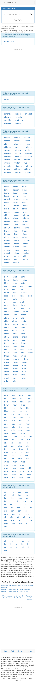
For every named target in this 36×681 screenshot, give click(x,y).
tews (21, 449)
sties (15, 333)
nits (28, 420)
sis (11, 517)
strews (17, 227)
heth (22, 401)
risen (15, 305)
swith (6, 339)
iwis (26, 414)
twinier (27, 150)
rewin (22, 302)
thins (15, 346)
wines (15, 368)
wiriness (19, 123)
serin (30, 308)
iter (19, 414)
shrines (17, 143)
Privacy (20, 651)
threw (23, 346)
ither (14, 289)
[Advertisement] (18, 69)
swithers (19, 120)
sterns (25, 224)
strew (6, 336)
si (23, 547)
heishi (15, 186)
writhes (28, 172)
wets (14, 464)
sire (28, 439)
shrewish (8, 116)
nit (25, 504)
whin (14, 468)
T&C (12, 651)
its (5, 504)
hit (18, 501)
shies (15, 314)
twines (7, 240)
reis (13, 423)
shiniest (28, 113)
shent (6, 311)
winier (25, 246)
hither (24, 189)
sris (12, 445)
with (6, 477)
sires (15, 327)
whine (6, 362)
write (6, 381)
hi (11, 543)
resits (6, 205)
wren (21, 477)
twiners (17, 150)
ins (24, 501)
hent (22, 398)
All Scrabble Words (9, 2)
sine (6, 439)
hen (20, 494)
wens (6, 461)
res (18, 507)
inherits (7, 113)
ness (6, 417)
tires (22, 349)
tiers (6, 349)
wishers (18, 165)
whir (22, 468)
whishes (28, 153)
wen (6, 523)
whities (17, 159)
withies (17, 169)
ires (5, 414)
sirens (25, 221)
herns (6, 279)
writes (6, 262)
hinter (6, 189)
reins (6, 298)
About (5, 651)
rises (23, 305)
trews (6, 352)
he (5, 543)
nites (22, 295)
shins (6, 317)
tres (12, 458)
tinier (16, 234)
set (26, 510)
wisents (7, 165)
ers (19, 491)
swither (7, 150)
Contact (30, 651)
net (11, 504)
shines (16, 215)
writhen (18, 172)
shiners (27, 140)
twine (6, 355)
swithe (26, 227)
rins (20, 426)
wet (13, 523)
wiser (6, 371)
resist (24, 202)
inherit (7, 140)
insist (6, 196)
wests (6, 358)
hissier (27, 137)
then (29, 449)
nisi (13, 420)
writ (28, 477)
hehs (29, 395)
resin (23, 298)
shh (20, 513)
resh (28, 423)
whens (16, 358)
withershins (9, 41)
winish (7, 249)
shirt (23, 317)
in (16, 543)
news (30, 417)
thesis (25, 230)
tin (25, 520)
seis (13, 430)
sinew (15, 324)
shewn (16, 311)
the (12, 520)
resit (6, 302)
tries (15, 352)
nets (22, 417)
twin (20, 458)
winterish (8, 99)
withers (28, 165)
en (11, 540)
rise (27, 426)
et (29, 540)
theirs (16, 230)
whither (28, 156)
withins (27, 169)
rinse (6, 305)
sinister (19, 116)
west (6, 464)
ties (12, 455)
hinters (17, 137)
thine (6, 346)
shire (15, 317)
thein (23, 339)
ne (5, 547)
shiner (7, 215)
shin (23, 436)
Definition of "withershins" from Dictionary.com (14, 591)
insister (18, 113)
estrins (7, 137)
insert (15, 192)
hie (27, 498)
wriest (16, 259)
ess (26, 491)
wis (27, 523)
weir (27, 458)
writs (14, 381)
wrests (7, 259)
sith (20, 442)
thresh (7, 234)
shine (23, 314)
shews (25, 311)
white (24, 365)
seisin (15, 208)
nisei (6, 295)
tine (19, 455)
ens (5, 491)
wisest (7, 252)
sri (24, 517)
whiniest (7, 123)
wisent (26, 249)
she (13, 513)
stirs (23, 333)
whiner (17, 240)
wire (22, 471)
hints (6, 283)
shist (6, 320)
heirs (6, 276)
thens (14, 343)
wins (14, 471)
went (15, 461)
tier (5, 455)
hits (20, 411)
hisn (28, 408)
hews (15, 404)
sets (6, 433)
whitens (18, 156)
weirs (23, 355)
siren (6, 327)
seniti (24, 208)
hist (13, 411)
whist (15, 365)
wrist (23, 377)
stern (22, 330)
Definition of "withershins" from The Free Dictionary (16, 589)
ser (19, 510)
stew (20, 445)
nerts (6, 292)
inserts (17, 140)
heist (15, 276)
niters (25, 199)
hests (15, 279)
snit (5, 445)
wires (24, 368)
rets (13, 426)
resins (15, 202)
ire (31, 501)
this (27, 452)
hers (6, 401)
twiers (15, 237)
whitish (27, 159)
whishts (7, 156)
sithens (7, 146)
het (12, 498)
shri (30, 436)
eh (5, 540)
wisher (16, 252)
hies (23, 404)
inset (14, 286)
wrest (6, 377)
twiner (24, 237)
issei (6, 289)
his (12, 501)
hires (14, 283)
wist (21, 474)
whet (6, 468)
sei (5, 510)
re (11, 547)
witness (7, 172)
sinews (7, 221)
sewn (14, 433)
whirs (24, 362)
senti (22, 308)
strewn (7, 227)
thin (14, 452)
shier (6, 314)
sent (20, 430)
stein (14, 330)
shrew (15, 320)
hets (29, 401)
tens (6, 449)
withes (16, 256)
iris (12, 414)
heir (6, 398)
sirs (5, 442)
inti (27, 411)
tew (5, 520)
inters (15, 196)
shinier (7, 143)
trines (6, 237)
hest (14, 401)
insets (24, 192)
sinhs (24, 324)
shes (6, 436)
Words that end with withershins (18, 597)
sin (27, 513)
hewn (6, 404)
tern (13, 449)
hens (14, 398)
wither (7, 256)
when (22, 464)
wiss (14, 474)
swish (24, 336)
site (12, 442)
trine (22, 352)
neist (22, 289)
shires (26, 215)
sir (5, 517)
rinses (25, 205)
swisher (28, 146)
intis (30, 286)
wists (24, 371)
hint (13, 408)
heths (24, 279)
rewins (16, 205)
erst (13, 395)
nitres (6, 202)
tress (30, 349)
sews (22, 433)
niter (14, 295)
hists (23, 283)
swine (15, 336)
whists (16, 243)
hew (20, 498)
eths (21, 395)
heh (12, 494)
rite (5, 430)
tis (31, 520)
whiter (7, 246)
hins (6, 408)
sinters (27, 143)
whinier (18, 153)
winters (17, 162)
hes (5, 498)
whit (29, 468)
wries (15, 377)
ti (28, 547)
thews (23, 343)
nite (21, 420)
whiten (26, 243)
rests (14, 302)
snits (6, 330)
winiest (7, 162)
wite (29, 474)
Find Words (18, 20)
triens (24, 234)
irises (24, 196)
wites (6, 374)
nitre (30, 295)
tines (14, 349)
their (6, 343)
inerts (6, 192)
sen (12, 510)
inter (22, 286)
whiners (7, 153)
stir (27, 445)
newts (24, 292)
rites (14, 308)
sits (27, 442)
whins (15, 362)
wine (6, 471)
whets (25, 358)
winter (16, 249)
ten (30, 517)
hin (5, 501)
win (20, 523)
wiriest (27, 162)
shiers (16, 211)
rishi (6, 308)
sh (17, 547)
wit (5, 526)
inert (6, 286)
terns (15, 339)
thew (6, 452)
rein (6, 423)
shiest (25, 211)
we (5, 550)
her (26, 494)
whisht (7, 243)
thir (20, 452)
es (23, 540)
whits (6, 368)
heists (25, 186)
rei (12, 507)
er (17, 540)
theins (7, 230)
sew (6, 513)
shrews (16, 218)
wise (30, 471)
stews (6, 333)
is (22, 543)
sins (21, 439)
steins (15, 224)
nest (14, 417)
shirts (6, 218)
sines (6, 324)
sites (23, 327)
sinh (14, 439)
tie (19, 520)
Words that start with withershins (7, 597)
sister (6, 224)
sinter (16, 221)
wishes (26, 252)
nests (15, 292)
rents (15, 298)
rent (20, 423)
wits (13, 477)
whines (27, 240)
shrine (26, 218)
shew (14, 436)
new (18, 504)
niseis (17, 199)
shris (24, 320)
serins (7, 211)
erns (6, 395)
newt (6, 420)
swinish (18, 146)
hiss (6, 411)
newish (7, 199)
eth (5, 494)
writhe (16, 262)
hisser (16, 189)
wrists (25, 259)
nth (5, 507)
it (27, 543)
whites (16, 246)
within (25, 256)
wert (23, 461)
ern (12, 491)
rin (31, 507)
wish (6, 474)
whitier (7, 159)
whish (6, 365)
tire (5, 458)
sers (28, 430)
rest (6, 426)
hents (23, 276)
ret (25, 507)
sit (18, 517)
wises (15, 371)
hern (30, 398)
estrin (6, 186)
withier (7, 169)
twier (30, 352)
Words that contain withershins (29, 598)
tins (26, 455)
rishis (6, 208)
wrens (23, 374)
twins (15, 355)
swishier (7, 120)
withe (15, 374)
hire (20, 408)
